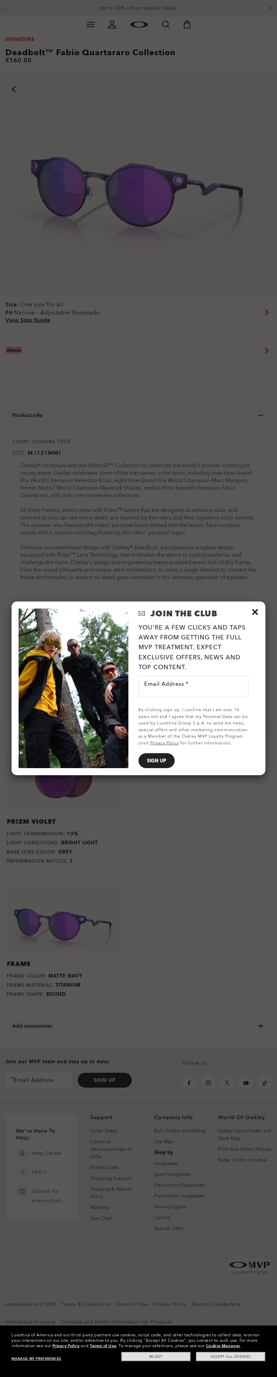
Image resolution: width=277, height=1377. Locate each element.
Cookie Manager (223, 1346)
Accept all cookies (230, 1356)
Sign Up (156, 761)
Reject (156, 1356)
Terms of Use (103, 1346)
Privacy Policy (65, 1346)
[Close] (255, 612)
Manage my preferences (36, 1358)
